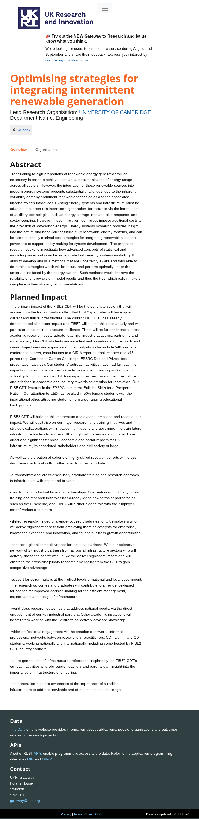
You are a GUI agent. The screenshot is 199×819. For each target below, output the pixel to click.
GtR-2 (47, 759)
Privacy (66, 814)
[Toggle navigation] (104, 8)
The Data (17, 729)
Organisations (46, 149)
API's (38, 753)
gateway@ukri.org (25, 801)
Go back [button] (23, 130)
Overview (18, 149)
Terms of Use (83, 814)
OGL (98, 814)
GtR (30, 759)
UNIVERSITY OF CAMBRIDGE (115, 112)
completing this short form (66, 60)
